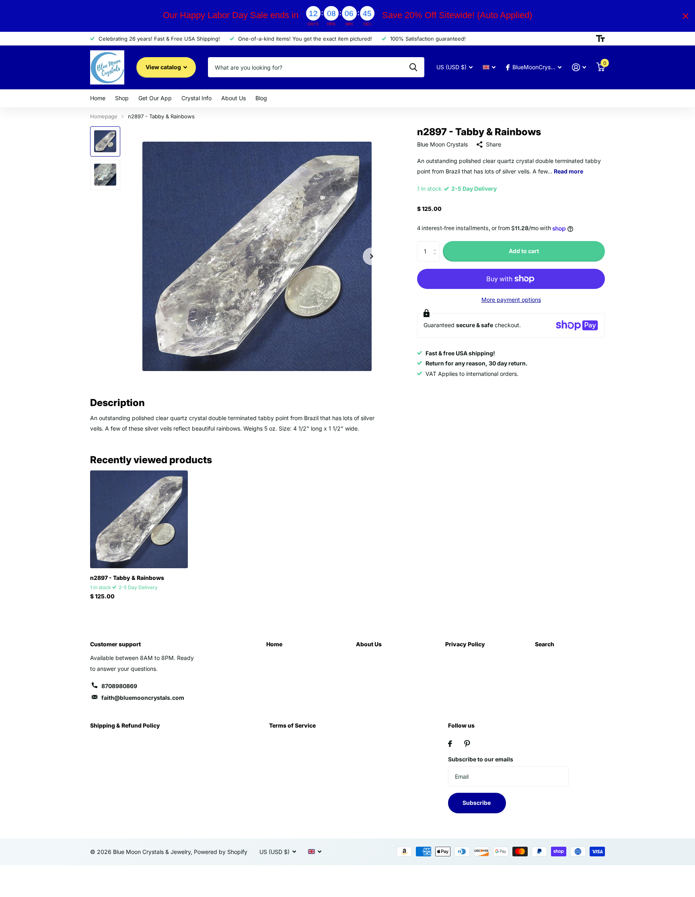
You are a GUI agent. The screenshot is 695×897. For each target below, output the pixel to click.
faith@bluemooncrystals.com (142, 697)
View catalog (164, 67)
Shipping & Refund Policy (125, 725)
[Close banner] (685, 15)
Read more (568, 171)
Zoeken (413, 67)
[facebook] (450, 743)
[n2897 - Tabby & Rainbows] (139, 519)
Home (97, 98)
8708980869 (119, 686)
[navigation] (105, 141)
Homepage (103, 116)
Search (544, 644)
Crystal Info (196, 98)
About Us (233, 98)
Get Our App (155, 98)
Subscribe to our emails (480, 759)
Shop (122, 98)
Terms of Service (292, 725)
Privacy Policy (465, 644)
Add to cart (524, 251)
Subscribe (477, 802)
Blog (261, 98)
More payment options (511, 299)
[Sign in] (579, 67)
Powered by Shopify (220, 851)
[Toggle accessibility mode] (600, 38)
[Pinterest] (467, 743)
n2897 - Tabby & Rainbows (127, 577)
